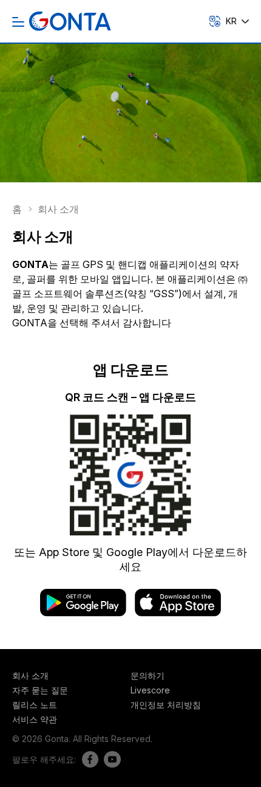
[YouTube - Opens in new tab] (109, 759)
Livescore (150, 690)
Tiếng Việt (225, 51)
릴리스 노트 (34, 704)
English (219, 69)
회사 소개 (30, 675)
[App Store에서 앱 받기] (178, 613)
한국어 (218, 86)
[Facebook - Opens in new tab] (87, 759)
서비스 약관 (34, 719)
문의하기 (147, 675)
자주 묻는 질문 (40, 690)
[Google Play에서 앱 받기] (87, 613)
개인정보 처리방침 (165, 704)
